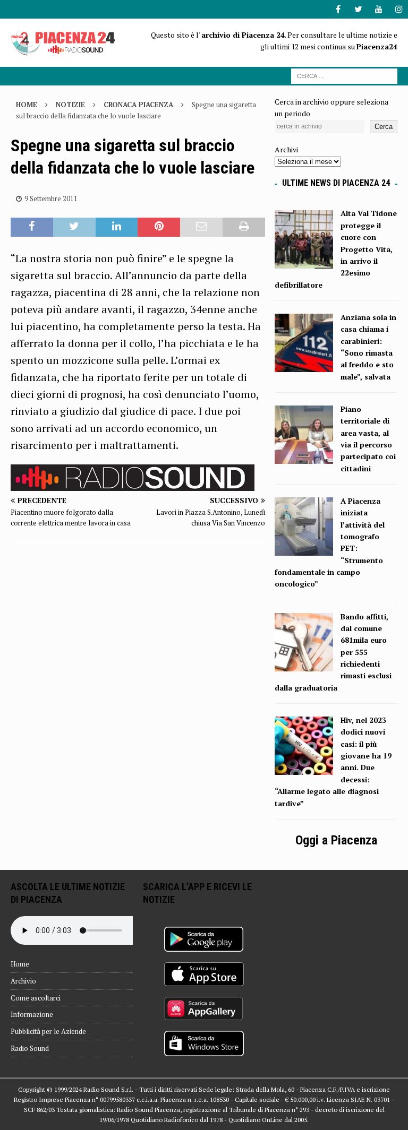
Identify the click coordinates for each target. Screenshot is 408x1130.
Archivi (286, 149)
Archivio (23, 981)
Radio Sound (30, 1048)
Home (20, 964)
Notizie (70, 104)
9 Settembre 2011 (51, 198)
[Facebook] (338, 9)
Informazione (32, 1014)
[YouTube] (378, 9)
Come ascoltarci (36, 998)
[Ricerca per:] (344, 75)
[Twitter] (358, 9)
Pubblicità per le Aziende (48, 1031)
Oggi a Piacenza (336, 840)
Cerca (384, 127)
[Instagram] (398, 9)
